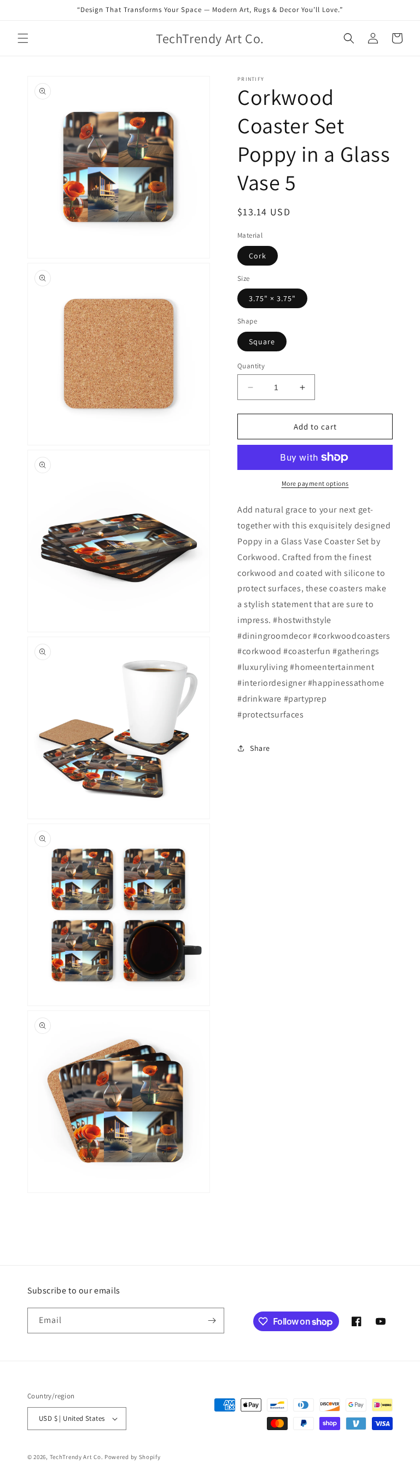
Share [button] (260, 748)
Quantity (251, 365)
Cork (257, 256)
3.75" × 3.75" (272, 298)
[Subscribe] (212, 1320)
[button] (23, 38)
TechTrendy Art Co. (76, 1457)
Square (262, 341)
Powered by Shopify (132, 1457)
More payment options (315, 483)
